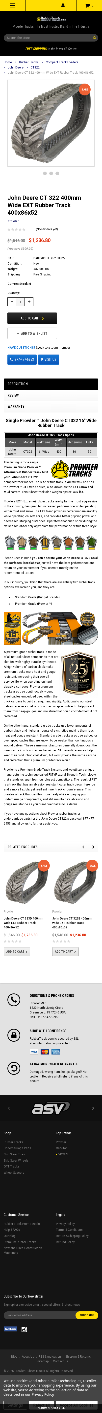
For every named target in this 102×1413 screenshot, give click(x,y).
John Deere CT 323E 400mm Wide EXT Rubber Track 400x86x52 (72, 923)
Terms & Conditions (69, 1230)
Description (18, 384)
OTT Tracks (12, 1166)
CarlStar (61, 1148)
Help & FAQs (12, 1230)
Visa (34, 1051)
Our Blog (10, 1236)
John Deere (16, 67)
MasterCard (45, 1051)
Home (8, 62)
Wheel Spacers (14, 1172)
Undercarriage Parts (17, 1148)
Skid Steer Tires (14, 1154)
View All (64, 1154)
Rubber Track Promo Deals (22, 1224)
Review (13, 395)
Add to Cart (31, 318)
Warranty (16, 406)
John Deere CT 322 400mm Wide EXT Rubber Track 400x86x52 (51, 72)
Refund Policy (65, 1242)
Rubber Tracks (29, 62)
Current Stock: (19, 284)
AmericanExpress (55, 1051)
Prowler (61, 1142)
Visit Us (50, 359)
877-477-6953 (24, 359)
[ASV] (51, 1108)
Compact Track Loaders (62, 62)
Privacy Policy (65, 1224)
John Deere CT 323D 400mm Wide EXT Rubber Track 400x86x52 (23, 923)
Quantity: (13, 293)
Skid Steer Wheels (16, 1160)
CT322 (35, 67)
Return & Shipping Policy (72, 1236)
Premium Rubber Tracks (20, 1242)
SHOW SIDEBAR (49, 1408)
